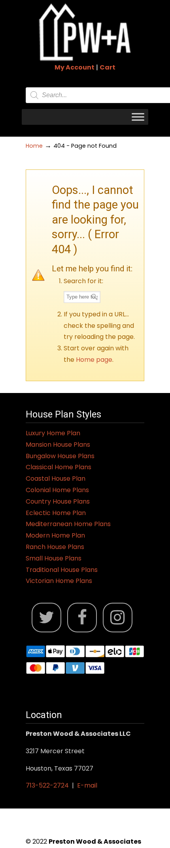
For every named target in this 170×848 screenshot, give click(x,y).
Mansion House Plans (58, 444)
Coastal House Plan (55, 478)
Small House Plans (53, 558)
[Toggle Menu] (138, 116)
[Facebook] (82, 617)
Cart (107, 67)
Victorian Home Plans (59, 580)
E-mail (87, 785)
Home (34, 146)
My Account (74, 67)
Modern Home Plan (55, 535)
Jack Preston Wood (85, 32)
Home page (94, 359)
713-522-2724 (47, 785)
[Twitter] (46, 617)
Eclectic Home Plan (56, 512)
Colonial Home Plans (57, 490)
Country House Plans (58, 501)
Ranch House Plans (55, 546)
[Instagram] (117, 617)
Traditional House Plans (62, 569)
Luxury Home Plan (53, 433)
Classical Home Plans (58, 467)
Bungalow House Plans (60, 456)
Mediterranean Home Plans (68, 523)
